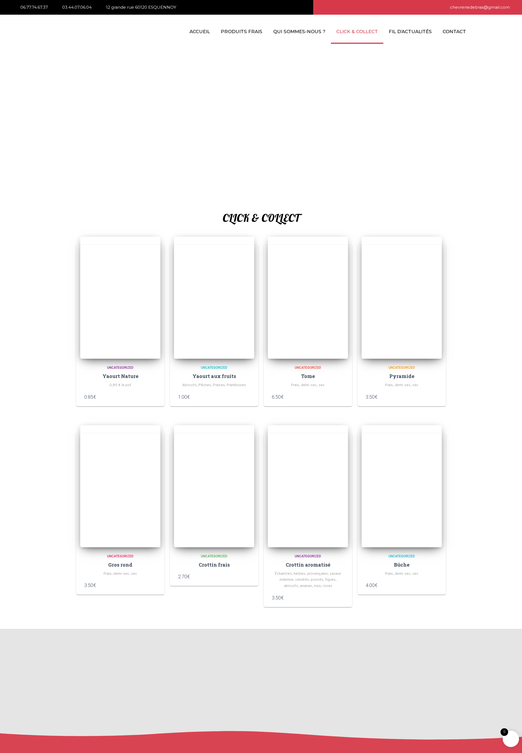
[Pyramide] (402, 298)
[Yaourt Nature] (120, 298)
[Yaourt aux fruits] (214, 298)
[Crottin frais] (214, 486)
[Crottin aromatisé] (308, 486)
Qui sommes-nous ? (299, 31)
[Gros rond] (120, 486)
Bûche (401, 564)
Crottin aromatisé (308, 564)
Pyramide (401, 376)
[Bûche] (402, 486)
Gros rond (120, 564)
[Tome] (308, 298)
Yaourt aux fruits (214, 376)
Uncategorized (120, 368)
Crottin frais (214, 564)
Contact (454, 31)
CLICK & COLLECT (357, 31)
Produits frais (241, 31)
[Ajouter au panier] (153, 396)
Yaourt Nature (120, 376)
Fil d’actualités (410, 31)
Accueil (199, 31)
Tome (308, 376)
